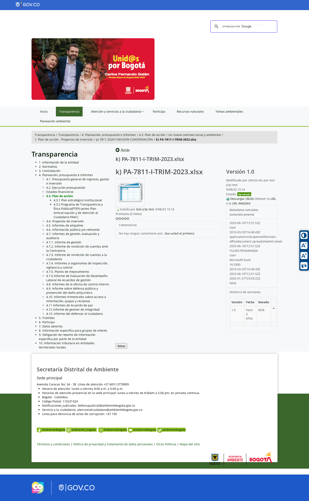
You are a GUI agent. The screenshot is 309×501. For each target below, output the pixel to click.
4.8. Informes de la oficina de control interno (77, 284)
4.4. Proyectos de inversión (65, 221)
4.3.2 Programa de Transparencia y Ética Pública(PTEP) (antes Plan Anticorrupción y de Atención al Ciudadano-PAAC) (78, 210)
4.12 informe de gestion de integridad (73, 309)
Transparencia (45, 135)
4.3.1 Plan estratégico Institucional (78, 200)
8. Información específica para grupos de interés (73, 330)
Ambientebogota (115, 430)
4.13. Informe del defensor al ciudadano (74, 314)
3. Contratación (49, 171)
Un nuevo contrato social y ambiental (194, 135)
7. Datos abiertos (51, 326)
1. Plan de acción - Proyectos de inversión (64, 139)
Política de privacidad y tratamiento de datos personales (113, 444)
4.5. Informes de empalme (64, 225)
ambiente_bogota (84, 430)
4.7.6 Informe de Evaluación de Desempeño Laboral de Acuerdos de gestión (76, 278)
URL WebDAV (241, 203)
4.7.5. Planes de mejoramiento (67, 272)
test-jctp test (145, 209)
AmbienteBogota (53, 430)
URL (273, 199)
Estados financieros (60, 192)
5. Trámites (47, 318)
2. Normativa (48, 167)
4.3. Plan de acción (152, 135)
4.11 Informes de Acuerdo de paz (69, 305)
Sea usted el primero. (180, 233)
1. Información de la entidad (59, 162)
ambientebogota (174, 430)
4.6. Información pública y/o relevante (73, 230)
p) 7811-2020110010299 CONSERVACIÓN (124, 139)
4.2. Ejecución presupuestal (65, 188)
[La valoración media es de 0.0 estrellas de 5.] (117, 218)
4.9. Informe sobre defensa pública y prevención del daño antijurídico (72, 290)
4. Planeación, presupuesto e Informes (109, 135)
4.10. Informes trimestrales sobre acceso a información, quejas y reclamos (76, 299)
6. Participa (47, 322)
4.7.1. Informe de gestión (63, 242)
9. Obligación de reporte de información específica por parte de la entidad (67, 337)
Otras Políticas (166, 444)
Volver (121, 346)
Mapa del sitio (190, 444)
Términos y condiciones (53, 444)
